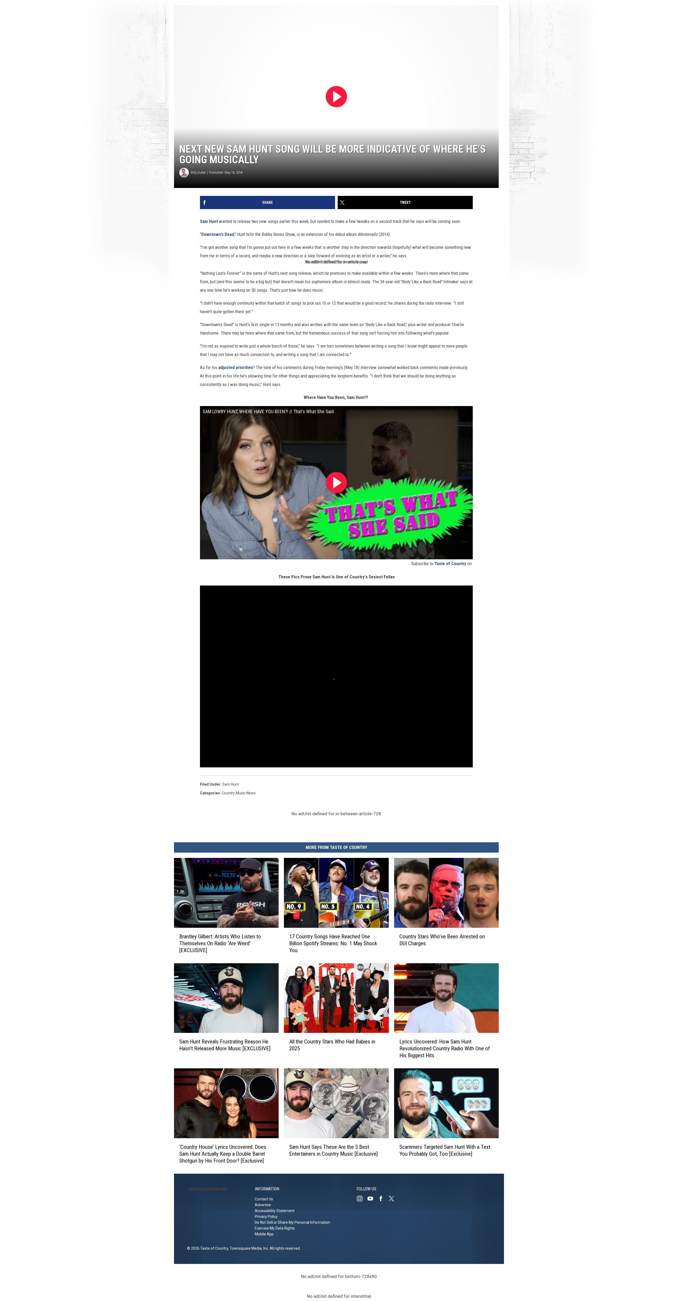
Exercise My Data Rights (275, 1228)
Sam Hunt (209, 221)
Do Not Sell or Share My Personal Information (292, 1222)
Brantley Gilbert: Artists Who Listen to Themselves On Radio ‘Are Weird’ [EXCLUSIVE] (220, 943)
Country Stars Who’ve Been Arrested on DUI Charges (442, 940)
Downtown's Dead (217, 234)
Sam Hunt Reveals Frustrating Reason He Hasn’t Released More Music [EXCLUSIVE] (224, 1045)
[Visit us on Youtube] (372, 1198)
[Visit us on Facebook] (383, 1198)
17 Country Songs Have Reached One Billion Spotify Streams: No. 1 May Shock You (333, 943)
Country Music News (239, 793)
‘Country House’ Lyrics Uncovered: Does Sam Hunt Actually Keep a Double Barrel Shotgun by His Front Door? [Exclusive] (222, 1154)
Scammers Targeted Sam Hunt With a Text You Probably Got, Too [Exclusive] (444, 1150)
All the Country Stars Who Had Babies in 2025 (332, 1045)
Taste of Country (450, 563)
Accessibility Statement (275, 1211)
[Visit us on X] (393, 1198)
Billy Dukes (198, 172)
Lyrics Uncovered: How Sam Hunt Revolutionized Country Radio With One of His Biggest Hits (444, 1048)
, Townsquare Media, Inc (248, 1248)
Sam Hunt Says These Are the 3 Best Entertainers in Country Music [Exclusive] (333, 1150)
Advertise (263, 1205)
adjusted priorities (235, 367)
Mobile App (264, 1234)
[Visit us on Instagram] (361, 1198)
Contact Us (264, 1199)
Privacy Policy (266, 1216)
